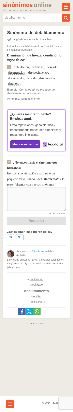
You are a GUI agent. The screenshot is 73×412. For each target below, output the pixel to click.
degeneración (16, 72)
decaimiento (16, 78)
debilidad (38, 67)
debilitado (36, 284)
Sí (10, 237)
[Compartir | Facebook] (22, 311)
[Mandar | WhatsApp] (37, 311)
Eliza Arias (38, 251)
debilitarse (37, 301)
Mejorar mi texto (23, 144)
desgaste (52, 67)
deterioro (13, 83)
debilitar (36, 296)
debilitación (21, 67)
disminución (47, 78)
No (19, 237)
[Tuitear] (29, 311)
